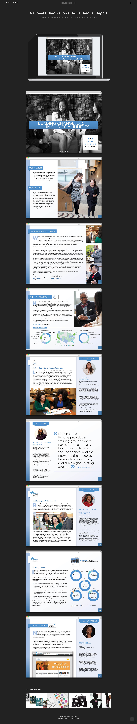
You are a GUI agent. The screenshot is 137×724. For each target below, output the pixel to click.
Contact (15, 3)
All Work (7, 3)
